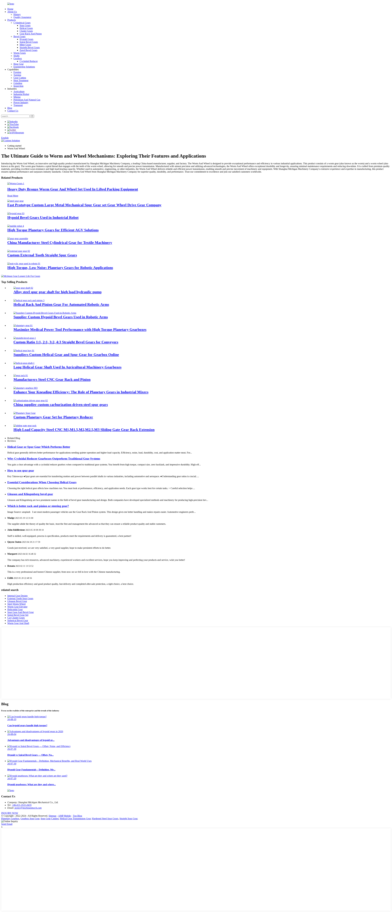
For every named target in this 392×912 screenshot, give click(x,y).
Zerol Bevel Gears (28, 50)
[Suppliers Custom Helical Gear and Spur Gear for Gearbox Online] (23, 350)
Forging (17, 72)
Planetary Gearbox (10, 818)
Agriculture (18, 91)
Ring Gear (18, 64)
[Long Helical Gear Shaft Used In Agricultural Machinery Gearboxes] (23, 363)
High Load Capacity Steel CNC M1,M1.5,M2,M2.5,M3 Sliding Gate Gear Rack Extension (84, 430)
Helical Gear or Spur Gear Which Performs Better (38, 446)
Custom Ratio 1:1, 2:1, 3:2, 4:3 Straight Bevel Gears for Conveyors (65, 342)
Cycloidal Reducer (29, 61)
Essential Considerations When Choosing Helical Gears (41, 482)
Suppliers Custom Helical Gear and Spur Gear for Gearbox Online (66, 355)
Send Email (6, 824)
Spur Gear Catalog (50, 818)
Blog (9, 108)
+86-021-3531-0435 (22, 805)
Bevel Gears (19, 36)
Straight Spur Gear (128, 818)
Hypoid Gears (26, 39)
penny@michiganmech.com (28, 808)
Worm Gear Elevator (17, 606)
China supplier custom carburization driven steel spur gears (60, 405)
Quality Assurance (22, 17)
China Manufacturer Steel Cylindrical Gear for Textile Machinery (59, 243)
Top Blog (77, 815)
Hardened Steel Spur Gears (105, 818)
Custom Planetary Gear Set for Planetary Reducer (53, 417)
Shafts (16, 55)
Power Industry (20, 102)
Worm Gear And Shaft (18, 623)
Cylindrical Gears (21, 22)
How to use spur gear (20, 470)
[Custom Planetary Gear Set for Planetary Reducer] (24, 413)
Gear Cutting (19, 77)
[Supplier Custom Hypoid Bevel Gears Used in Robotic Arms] (44, 313)
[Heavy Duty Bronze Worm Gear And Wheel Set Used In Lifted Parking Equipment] (15, 183)
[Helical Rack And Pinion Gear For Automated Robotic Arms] (28, 300)
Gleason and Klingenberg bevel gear (30, 494)
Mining (17, 97)
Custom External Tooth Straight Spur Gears (42, 255)
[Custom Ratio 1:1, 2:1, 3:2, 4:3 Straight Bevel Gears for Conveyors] (24, 338)
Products (11, 20)
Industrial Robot (21, 94)
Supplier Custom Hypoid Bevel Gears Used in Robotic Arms (60, 317)
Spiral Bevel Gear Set (17, 615)
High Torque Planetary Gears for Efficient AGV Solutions (53, 230)
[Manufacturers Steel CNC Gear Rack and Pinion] (20, 375)
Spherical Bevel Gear (17, 620)
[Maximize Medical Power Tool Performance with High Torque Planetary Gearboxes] (23, 325)
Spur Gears (25, 25)
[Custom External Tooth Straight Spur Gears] (18, 251)
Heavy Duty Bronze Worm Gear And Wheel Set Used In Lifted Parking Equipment (72, 189)
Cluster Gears (26, 31)
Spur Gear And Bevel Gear (20, 612)
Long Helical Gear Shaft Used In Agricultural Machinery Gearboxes (67, 367)
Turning (17, 75)
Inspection (18, 86)
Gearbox (17, 58)
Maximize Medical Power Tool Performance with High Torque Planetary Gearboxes (79, 330)
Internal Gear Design (17, 595)
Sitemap (52, 815)
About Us (12, 11)
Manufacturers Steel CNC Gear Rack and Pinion (51, 379)
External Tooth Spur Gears (20, 598)
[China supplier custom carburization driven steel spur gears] (30, 400)
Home (10, 9)
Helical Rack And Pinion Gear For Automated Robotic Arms (61, 304)
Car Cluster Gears (16, 617)
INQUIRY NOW (9, 813)
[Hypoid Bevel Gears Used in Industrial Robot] (15, 213)
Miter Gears (25, 44)
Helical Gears (26, 28)
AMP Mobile (64, 815)
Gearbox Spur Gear (30, 818)
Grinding (17, 83)
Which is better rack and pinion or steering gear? (38, 506)
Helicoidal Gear (15, 609)
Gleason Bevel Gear (17, 601)
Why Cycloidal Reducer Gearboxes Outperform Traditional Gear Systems (53, 458)
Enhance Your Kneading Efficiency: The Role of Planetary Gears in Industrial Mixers (80, 392)
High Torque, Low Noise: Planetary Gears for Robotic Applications (60, 268)
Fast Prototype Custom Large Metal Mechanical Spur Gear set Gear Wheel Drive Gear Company (84, 205)
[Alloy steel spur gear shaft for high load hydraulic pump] (23, 288)
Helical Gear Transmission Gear (75, 818)
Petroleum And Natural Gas (26, 99)
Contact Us (12, 110)
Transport (18, 105)
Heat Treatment (20, 80)
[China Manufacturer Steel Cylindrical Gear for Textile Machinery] (17, 238)
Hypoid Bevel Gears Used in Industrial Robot (43, 217)
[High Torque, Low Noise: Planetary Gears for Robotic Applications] (23, 263)
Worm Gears (19, 53)
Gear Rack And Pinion (31, 33)
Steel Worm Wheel (16, 604)
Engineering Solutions (24, 66)
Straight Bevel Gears (30, 47)
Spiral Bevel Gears (29, 42)
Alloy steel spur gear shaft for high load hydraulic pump (57, 292)
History (17, 14)
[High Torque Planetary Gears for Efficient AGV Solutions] (15, 226)
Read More (12, 195)
